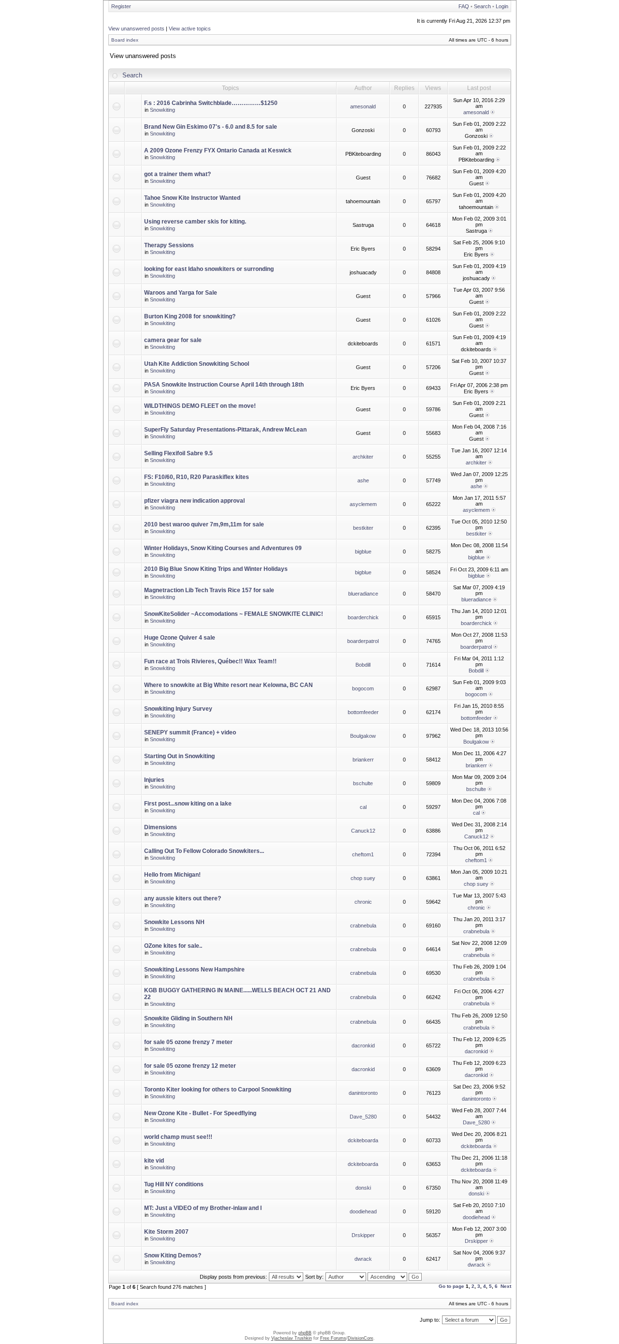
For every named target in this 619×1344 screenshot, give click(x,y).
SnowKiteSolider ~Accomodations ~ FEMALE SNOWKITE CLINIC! (233, 614)
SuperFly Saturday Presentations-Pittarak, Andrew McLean (225, 429)
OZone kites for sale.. (173, 945)
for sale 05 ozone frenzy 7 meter (188, 1042)
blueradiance (363, 594)
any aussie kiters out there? (182, 898)
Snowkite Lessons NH (174, 922)
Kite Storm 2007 (166, 1231)
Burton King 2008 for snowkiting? (190, 316)
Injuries (154, 780)
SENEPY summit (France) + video (190, 732)
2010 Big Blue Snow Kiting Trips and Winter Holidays (216, 569)
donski (363, 1188)
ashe (363, 480)
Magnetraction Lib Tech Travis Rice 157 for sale (209, 590)
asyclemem (363, 504)
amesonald (363, 106)
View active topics (190, 28)
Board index (124, 40)
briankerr (363, 759)
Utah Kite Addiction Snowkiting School (196, 363)
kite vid (154, 1160)
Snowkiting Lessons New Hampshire (194, 969)
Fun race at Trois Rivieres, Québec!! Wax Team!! (210, 661)
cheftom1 (363, 854)
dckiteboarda (363, 1140)
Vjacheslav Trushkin (291, 1338)
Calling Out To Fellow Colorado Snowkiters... (204, 851)
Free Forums (333, 1338)
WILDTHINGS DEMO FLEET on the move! (200, 406)
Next (506, 1286)
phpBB (304, 1332)
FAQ (463, 6)
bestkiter (363, 528)
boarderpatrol (363, 641)
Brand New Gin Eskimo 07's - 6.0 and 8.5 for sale (210, 126)
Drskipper (363, 1235)
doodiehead (363, 1211)
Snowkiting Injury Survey (178, 708)
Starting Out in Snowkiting (179, 756)
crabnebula (363, 925)
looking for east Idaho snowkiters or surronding (209, 269)
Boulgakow (363, 736)
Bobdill (362, 665)
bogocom (363, 688)
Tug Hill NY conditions (174, 1184)
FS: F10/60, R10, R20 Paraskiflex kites (196, 477)
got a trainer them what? (177, 174)
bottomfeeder (363, 712)
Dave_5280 (363, 1117)
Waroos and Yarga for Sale (180, 292)
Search (482, 6)
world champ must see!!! (178, 1137)
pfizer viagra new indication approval (194, 500)
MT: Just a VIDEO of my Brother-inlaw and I (203, 1208)
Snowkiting (162, 110)
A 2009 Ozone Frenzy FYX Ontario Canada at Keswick (218, 150)
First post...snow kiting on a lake (188, 803)
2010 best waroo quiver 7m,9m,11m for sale (204, 524)
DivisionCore (360, 1338)
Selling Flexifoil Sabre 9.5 (178, 453)
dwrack (363, 1259)
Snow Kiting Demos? (172, 1255)
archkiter (363, 457)
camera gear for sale (173, 340)
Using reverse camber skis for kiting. (195, 221)
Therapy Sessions (169, 245)
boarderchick (363, 617)
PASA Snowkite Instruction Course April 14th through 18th (224, 384)
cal (363, 807)
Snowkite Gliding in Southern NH (188, 1018)
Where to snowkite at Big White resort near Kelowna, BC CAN (228, 685)
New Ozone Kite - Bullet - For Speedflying (200, 1113)
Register (121, 6)
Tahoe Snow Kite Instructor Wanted (192, 197)
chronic (363, 902)
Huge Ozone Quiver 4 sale (179, 637)
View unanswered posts (136, 28)
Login (502, 6)
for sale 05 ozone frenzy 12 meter (190, 1065)
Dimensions (160, 827)
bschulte (363, 783)
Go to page (451, 1286)
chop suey (363, 878)
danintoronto (363, 1093)
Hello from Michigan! (172, 874)
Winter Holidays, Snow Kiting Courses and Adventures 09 (223, 548)
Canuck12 (363, 831)
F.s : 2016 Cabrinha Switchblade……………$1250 (211, 103)
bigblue (363, 551)
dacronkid (363, 1045)
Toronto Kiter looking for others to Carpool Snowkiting (217, 1089)
